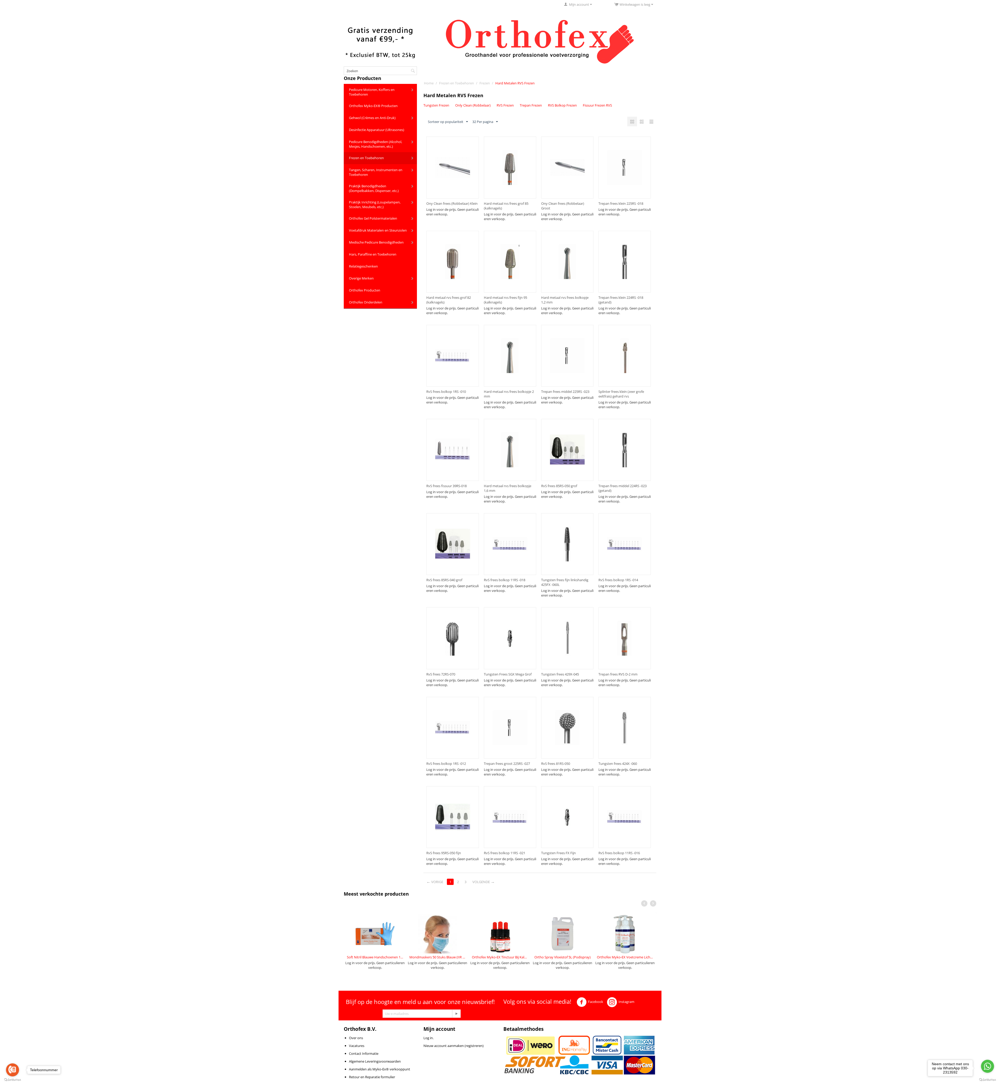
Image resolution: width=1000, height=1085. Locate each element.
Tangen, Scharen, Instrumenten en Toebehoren (375, 172)
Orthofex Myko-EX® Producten (373, 105)
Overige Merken (361, 278)
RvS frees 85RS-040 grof (444, 580)
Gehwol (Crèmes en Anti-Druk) (372, 117)
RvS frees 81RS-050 (555, 763)
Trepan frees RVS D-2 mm (618, 674)
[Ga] (456, 1014)
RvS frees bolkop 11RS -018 (504, 580)
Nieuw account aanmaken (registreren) (453, 1045)
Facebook (595, 1002)
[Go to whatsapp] (987, 1066)
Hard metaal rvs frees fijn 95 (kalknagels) (505, 300)
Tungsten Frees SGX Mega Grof (508, 674)
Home (429, 83)
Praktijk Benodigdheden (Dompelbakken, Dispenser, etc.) (374, 188)
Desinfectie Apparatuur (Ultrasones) (376, 129)
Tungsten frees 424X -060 (617, 763)
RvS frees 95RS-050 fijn (443, 853)
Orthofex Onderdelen (365, 302)
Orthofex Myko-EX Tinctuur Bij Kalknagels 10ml (500, 957)
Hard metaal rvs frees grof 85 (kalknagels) (506, 205)
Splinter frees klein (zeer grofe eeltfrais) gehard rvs (621, 394)
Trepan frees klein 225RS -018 (620, 203)
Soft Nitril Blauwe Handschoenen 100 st (375, 957)
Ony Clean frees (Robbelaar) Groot (562, 205)
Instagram (626, 1002)
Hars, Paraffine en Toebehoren (372, 254)
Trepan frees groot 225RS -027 (507, 763)
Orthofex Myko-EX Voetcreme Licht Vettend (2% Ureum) (625, 957)
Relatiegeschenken (363, 266)
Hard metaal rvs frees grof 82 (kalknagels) (448, 300)
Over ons (356, 1038)
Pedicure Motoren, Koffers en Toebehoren (372, 92)
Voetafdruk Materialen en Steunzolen (378, 230)
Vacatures (356, 1045)
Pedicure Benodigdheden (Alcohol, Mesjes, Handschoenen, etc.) (375, 144)
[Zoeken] (413, 71)
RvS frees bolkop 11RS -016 (619, 853)
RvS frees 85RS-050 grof (559, 485)
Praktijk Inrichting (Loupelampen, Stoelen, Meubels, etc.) (375, 204)
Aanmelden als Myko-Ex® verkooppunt (379, 1069)
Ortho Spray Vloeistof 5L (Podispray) (562, 957)
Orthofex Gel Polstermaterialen (373, 218)
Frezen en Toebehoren (366, 158)
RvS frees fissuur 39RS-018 (446, 485)
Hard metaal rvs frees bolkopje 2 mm (509, 394)
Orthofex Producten (364, 290)
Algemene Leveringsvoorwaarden (375, 1061)
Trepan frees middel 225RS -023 (565, 391)
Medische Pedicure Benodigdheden (376, 242)
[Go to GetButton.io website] (12, 1079)
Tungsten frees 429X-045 (560, 674)
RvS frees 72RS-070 (440, 674)
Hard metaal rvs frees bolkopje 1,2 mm (565, 300)
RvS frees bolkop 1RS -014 (618, 580)
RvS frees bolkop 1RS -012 (446, 763)
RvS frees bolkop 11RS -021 (504, 853)
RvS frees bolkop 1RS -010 (446, 391)
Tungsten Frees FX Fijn (558, 853)
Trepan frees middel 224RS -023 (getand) (622, 488)
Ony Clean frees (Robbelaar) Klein (452, 203)
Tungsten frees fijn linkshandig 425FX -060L (564, 582)
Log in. (428, 1038)
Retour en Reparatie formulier (372, 1077)
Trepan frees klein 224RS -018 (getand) (620, 300)
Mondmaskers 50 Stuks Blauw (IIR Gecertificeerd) (437, 957)
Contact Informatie (363, 1053)
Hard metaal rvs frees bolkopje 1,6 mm (507, 488)
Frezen (484, 83)
